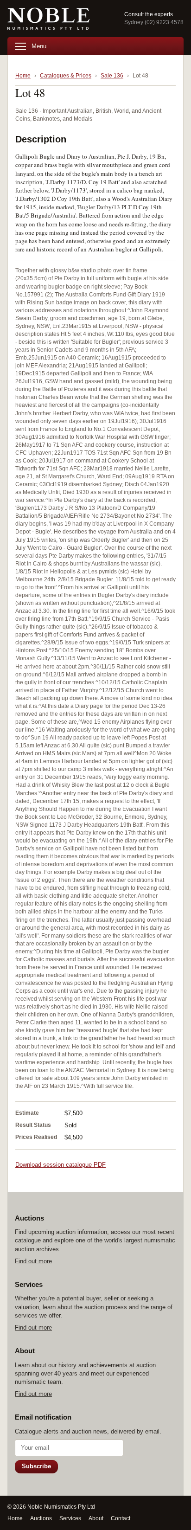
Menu (39, 46)
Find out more (33, 1261)
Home (23, 75)
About (96, 1518)
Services (70, 1518)
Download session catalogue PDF (60, 1164)
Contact (120, 1518)
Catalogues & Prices (65, 75)
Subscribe (36, 1466)
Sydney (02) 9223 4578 (154, 22)
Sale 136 (112, 75)
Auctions (41, 1518)
